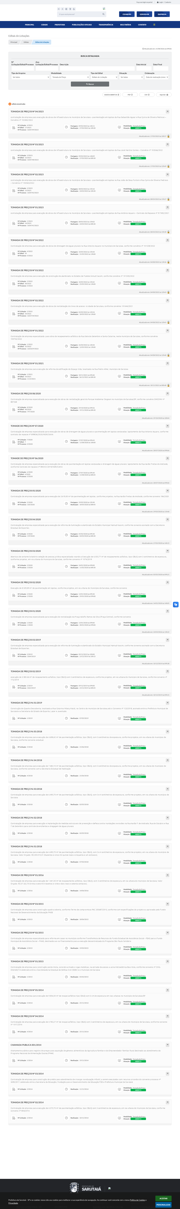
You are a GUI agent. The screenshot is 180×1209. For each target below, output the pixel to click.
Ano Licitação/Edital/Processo (47, 63)
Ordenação (149, 73)
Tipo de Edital (97, 73)
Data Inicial (141, 64)
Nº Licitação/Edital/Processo (22, 63)
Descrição (64, 64)
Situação (123, 73)
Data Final (157, 64)
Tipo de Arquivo (18, 73)
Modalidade (56, 73)
